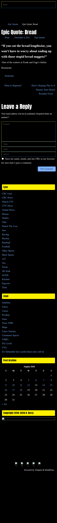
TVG (4, 347)
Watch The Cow (10, 226)
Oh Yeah (6, 271)
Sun (4, 230)
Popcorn (6, 283)
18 (21, 390)
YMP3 (5, 339)
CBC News (7, 197)
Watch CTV (8, 201)
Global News (8, 210)
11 (21, 385)
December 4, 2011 (22, 37)
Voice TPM (7, 323)
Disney (5, 214)
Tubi (4, 222)
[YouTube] (17, 464)
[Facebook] (34, 464)
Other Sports (8, 250)
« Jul (4, 404)
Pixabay (6, 315)
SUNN (5, 275)
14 (43, 385)
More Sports (8, 254)
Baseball (6, 242)
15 (51, 385)
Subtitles (6, 302)
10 (13, 385)
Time (4, 287)
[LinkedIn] (28, 464)
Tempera (38, 470)
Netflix (5, 218)
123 (4, 258)
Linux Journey (9, 331)
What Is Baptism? (13, 85)
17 (13, 390)
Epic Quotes (13, 24)
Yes (3, 263)
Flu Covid (7, 343)
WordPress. (49, 470)
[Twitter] (22, 464)
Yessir (5, 267)
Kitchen (6, 279)
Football (6, 246)
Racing (5, 234)
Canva (5, 311)
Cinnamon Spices (10, 335)
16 (6, 390)
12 (28, 385)
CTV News (7, 205)
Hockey (5, 238)
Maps (4, 327)
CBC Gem (7, 193)
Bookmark (9, 76)
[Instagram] (40, 464)
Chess (5, 306)
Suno (4, 319)
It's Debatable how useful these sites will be (23, 351)
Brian (7, 37)
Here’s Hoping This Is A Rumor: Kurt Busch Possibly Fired (43, 89)
